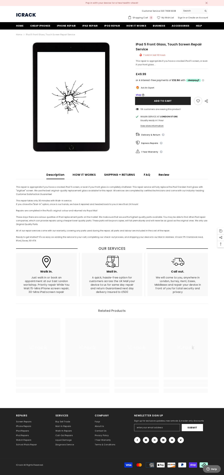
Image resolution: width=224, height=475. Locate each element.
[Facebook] (137, 440)
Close (206, 3)
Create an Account (198, 17)
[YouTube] (172, 440)
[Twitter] (181, 440)
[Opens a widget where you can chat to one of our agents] (212, 469)
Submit (192, 427)
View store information (151, 125)
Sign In (182, 17)
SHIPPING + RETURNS (119, 175)
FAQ (146, 175)
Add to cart (164, 101)
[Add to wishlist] (198, 101)
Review (164, 175)
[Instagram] (146, 440)
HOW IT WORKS (84, 175)
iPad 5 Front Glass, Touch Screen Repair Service (169, 47)
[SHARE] (205, 101)
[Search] (195, 10)
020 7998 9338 (168, 11)
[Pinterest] (155, 440)
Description (55, 175)
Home (19, 34)
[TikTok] (163, 440)
